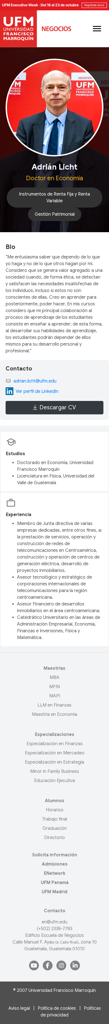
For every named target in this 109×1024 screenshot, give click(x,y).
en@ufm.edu (54, 922)
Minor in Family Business (54, 771)
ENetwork (54, 873)
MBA (55, 677)
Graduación (54, 828)
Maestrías (54, 668)
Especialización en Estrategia (54, 762)
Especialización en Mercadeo (54, 753)
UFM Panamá (54, 882)
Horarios (54, 810)
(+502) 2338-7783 (54, 929)
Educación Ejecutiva (54, 780)
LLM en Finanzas (54, 705)
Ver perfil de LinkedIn (37, 391)
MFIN (54, 687)
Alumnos (54, 801)
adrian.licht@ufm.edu (34, 381)
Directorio (54, 837)
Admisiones (55, 864)
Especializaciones (54, 734)
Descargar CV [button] (57, 407)
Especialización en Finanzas (55, 744)
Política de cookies (57, 1008)
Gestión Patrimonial (55, 214)
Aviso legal (19, 1008)
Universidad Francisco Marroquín (62, 990)
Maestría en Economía (54, 714)
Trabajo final (54, 819)
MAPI (54, 696)
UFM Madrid (54, 892)
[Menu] (97, 29)
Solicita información (54, 855)
